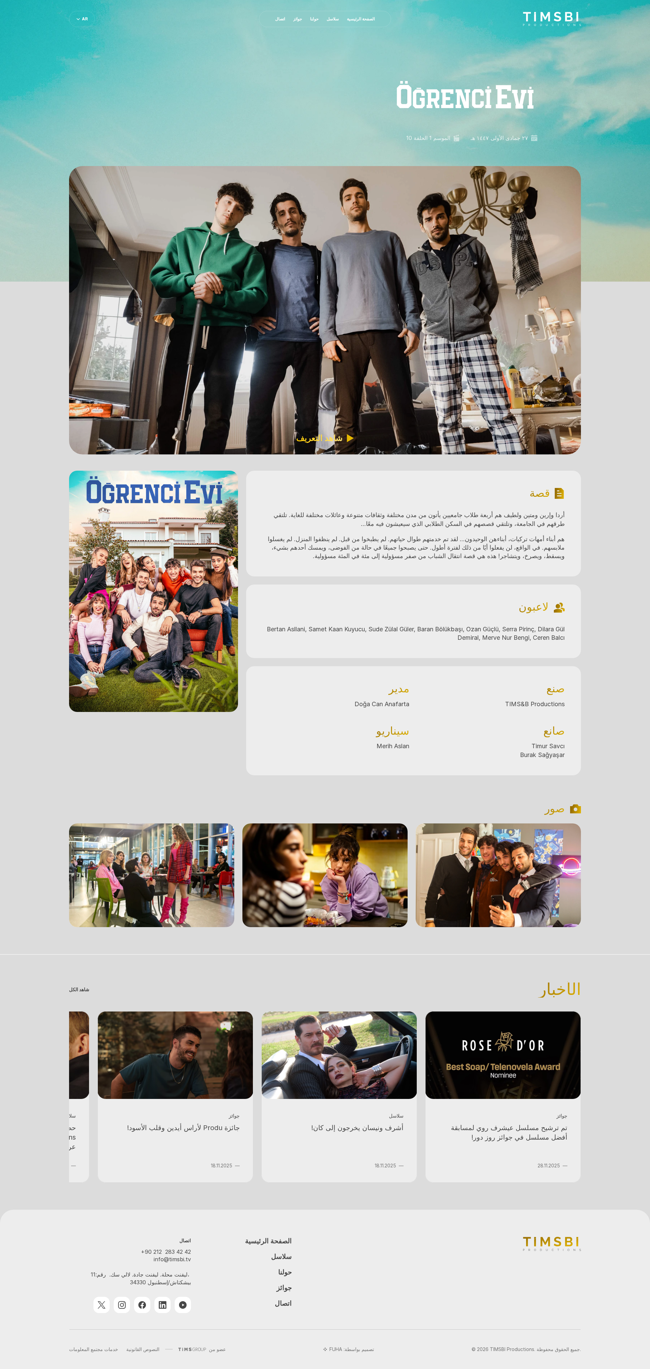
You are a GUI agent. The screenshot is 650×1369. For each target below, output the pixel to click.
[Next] (82, 875)
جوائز (284, 1287)
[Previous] (567, 875)
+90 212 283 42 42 (166, 1251)
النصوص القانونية (142, 1349)
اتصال (283, 1303)
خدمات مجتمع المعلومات (93, 1349)
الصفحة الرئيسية (268, 1241)
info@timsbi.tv (172, 1259)
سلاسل (281, 1256)
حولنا (285, 1272)
